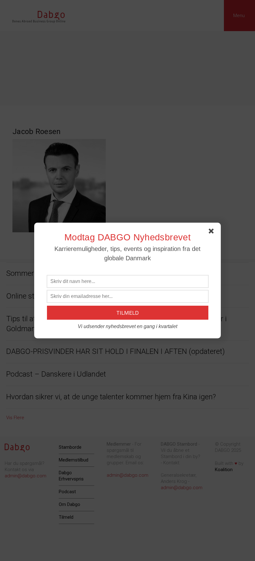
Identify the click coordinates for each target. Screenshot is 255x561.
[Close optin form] (212, 232)
